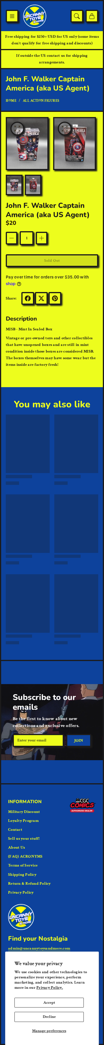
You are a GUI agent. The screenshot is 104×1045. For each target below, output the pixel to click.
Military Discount (24, 811)
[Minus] (11, 238)
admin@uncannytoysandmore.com (39, 948)
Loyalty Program (23, 820)
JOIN (78, 740)
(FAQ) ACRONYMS (25, 856)
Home (11, 101)
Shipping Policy (22, 874)
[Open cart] (92, 16)
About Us (16, 847)
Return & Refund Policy (29, 883)
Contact (15, 829)
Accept (49, 1002)
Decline (49, 1016)
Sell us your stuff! (24, 838)
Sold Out (52, 260)
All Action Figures (41, 101)
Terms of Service (23, 865)
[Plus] (41, 238)
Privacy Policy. (49, 987)
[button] (12, 16)
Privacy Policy (21, 892)
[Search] (76, 16)
